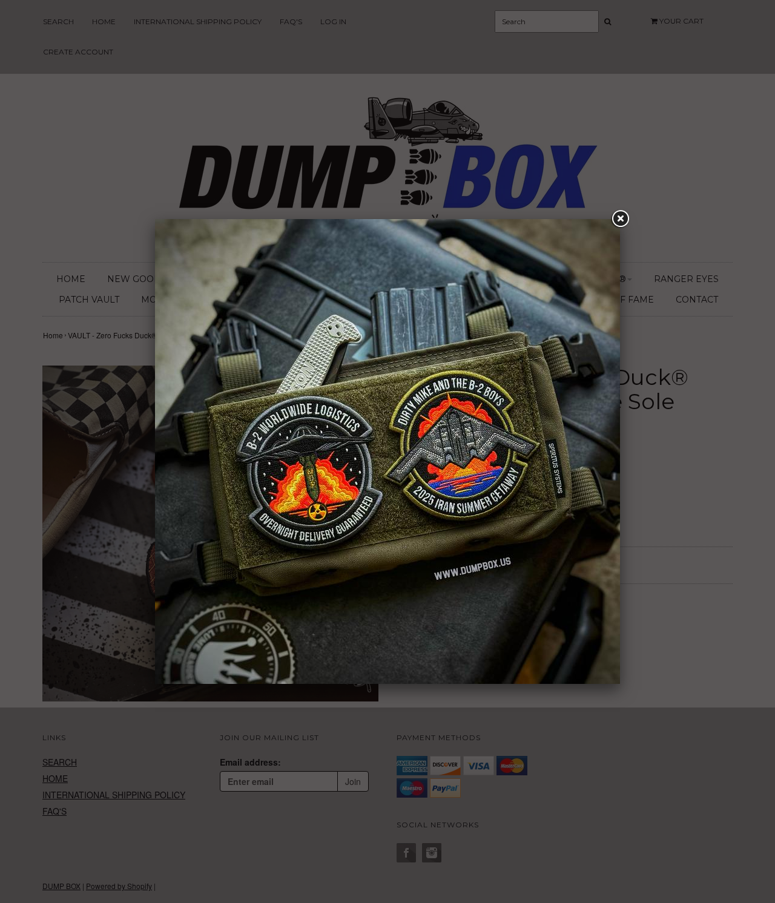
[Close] (620, 219)
